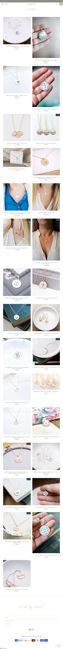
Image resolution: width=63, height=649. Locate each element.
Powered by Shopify (37, 636)
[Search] (57, 4)
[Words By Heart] (31, 4)
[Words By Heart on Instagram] (30, 629)
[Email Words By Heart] (33, 629)
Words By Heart (28, 636)
